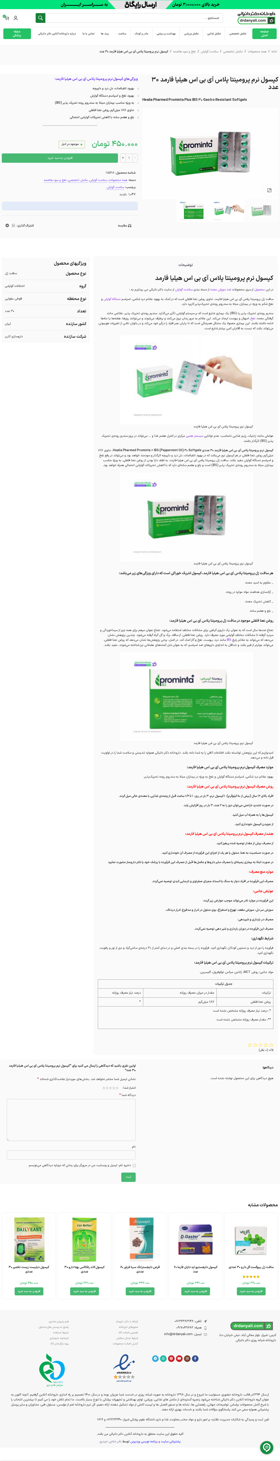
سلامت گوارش (209, 51)
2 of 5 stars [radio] (114, 1088)
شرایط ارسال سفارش (127, 1338)
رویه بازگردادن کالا (59, 1344)
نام (134, 1146)
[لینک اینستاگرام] (187, 1358)
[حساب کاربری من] (15, 18)
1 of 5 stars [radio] (117, 1088)
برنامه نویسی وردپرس (144, 1441)
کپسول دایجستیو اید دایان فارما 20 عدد (195, 1269)
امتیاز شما (130, 1088)
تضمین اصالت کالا (128, 1333)
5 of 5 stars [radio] (104, 1088)
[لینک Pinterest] (171, 1358)
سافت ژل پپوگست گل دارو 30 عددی (251, 1267)
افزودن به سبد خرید (60, 158)
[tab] (185, 265)
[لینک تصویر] (124, 1368)
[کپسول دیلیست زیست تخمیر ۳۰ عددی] (29, 1239)
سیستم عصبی (194, 436)
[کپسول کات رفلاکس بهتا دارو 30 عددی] (84, 1239)
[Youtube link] (179, 1358)
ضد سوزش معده (220, 289)
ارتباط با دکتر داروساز (127, 1322)
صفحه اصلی (264, 33)
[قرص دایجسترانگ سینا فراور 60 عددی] (140, 1239)
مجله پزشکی (17, 33)
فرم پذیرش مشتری (59, 1322)
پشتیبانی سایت (171, 1441)
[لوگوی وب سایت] (256, 18)
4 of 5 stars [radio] (107, 1088)
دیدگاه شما (127, 1095)
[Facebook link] (195, 1358)
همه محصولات (257, 51)
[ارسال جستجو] (40, 18)
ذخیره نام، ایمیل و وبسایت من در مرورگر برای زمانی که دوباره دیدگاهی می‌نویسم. (79, 1165)
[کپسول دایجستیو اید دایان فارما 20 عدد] (195, 1239)
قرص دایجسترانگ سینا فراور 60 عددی (140, 1269)
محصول (259, 289)
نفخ (253, 318)
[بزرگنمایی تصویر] (269, 190)
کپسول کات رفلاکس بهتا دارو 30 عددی (84, 1269)
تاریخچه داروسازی (59, 1338)
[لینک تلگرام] (7, 225)
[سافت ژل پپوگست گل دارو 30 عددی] (251, 1239)
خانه (274, 51)
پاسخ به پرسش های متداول (54, 1327)
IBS (229, 640)
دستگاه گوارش (112, 299)
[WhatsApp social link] (13, 225)
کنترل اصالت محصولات (125, 1344)
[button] (251, 1291)
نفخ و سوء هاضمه (184, 51)
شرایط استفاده (61, 1333)
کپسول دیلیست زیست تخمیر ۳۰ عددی (29, 1269)
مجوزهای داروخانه (128, 1327)
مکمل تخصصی (233, 51)
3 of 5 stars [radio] (110, 1088)
